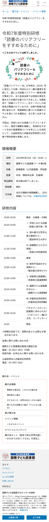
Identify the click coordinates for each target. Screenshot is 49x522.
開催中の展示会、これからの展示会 (22, 389)
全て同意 (36, 517)
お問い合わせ (8, 481)
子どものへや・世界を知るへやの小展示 (24, 400)
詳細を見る (24, 510)
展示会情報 (10, 384)
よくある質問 (8, 476)
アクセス (6, 468)
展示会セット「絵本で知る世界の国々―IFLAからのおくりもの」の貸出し (23, 436)
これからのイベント (15, 424)
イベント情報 (39, 11)
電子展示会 (10, 412)
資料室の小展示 (13, 395)
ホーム (5, 11)
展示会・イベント (20, 11)
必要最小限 (13, 517)
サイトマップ (8, 472)
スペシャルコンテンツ (16, 429)
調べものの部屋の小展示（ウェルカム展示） (24, 406)
